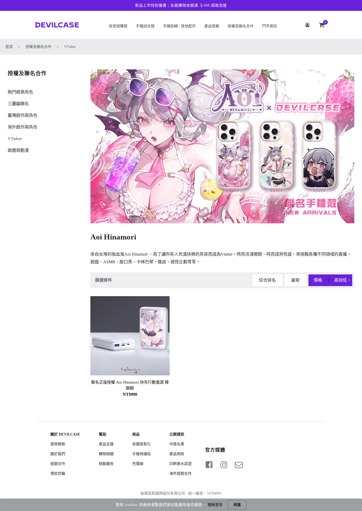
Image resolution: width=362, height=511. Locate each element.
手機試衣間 (145, 26)
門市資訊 (269, 26)
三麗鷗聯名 (18, 103)
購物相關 (106, 454)
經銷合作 (57, 464)
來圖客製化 (141, 444)
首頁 (9, 47)
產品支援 (106, 444)
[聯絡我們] (238, 464)
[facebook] (209, 464)
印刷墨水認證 (180, 464)
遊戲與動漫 (18, 150)
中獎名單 (176, 444)
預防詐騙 (57, 474)
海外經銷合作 (180, 474)
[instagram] (224, 464)
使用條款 (57, 444)
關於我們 (57, 454)
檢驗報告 (106, 464)
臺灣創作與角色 (22, 115)
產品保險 (176, 454)
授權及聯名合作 (241, 26)
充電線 (137, 464)
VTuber (70, 47)
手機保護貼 (141, 454)
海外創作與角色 (22, 127)
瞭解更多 (215, 505)
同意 (237, 505)
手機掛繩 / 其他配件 (179, 26)
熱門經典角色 (20, 92)
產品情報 (211, 26)
